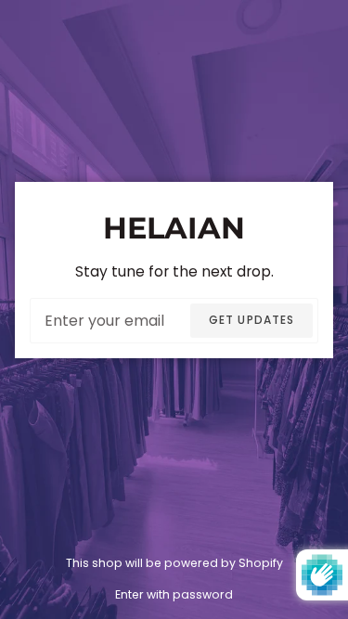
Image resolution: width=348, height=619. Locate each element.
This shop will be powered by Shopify (174, 563)
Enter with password (174, 594)
